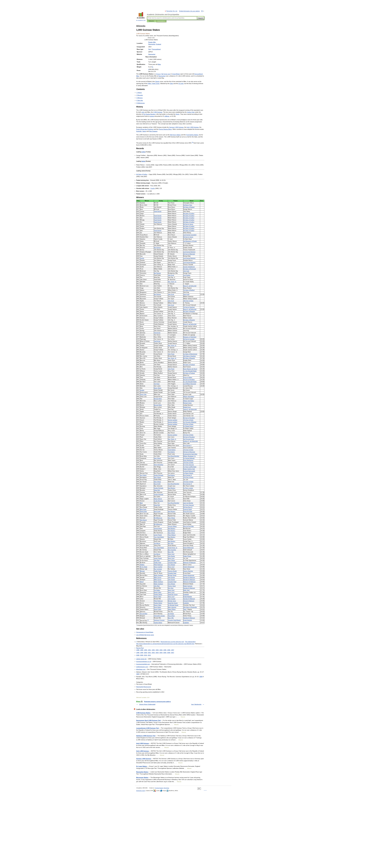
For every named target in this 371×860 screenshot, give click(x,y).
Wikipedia (151, 21)
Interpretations (161, 21)
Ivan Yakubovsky (196, 704)
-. (141, 659)
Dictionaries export (140, 790)
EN (202, 11)
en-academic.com (141, 20)
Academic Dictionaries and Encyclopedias (163, 14)
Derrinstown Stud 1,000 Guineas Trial (148, 720)
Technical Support (159, 788)
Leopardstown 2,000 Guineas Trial (147, 728)
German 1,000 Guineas (143, 758)
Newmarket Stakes (142, 772)
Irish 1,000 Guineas (142, 751)
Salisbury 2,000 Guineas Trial (145, 735)
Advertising (166, 788)
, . (172, 281)
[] (148, 620)
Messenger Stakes (142, 777)
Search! (200, 18)
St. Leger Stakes (141, 766)
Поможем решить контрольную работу (157, 701)
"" (172, 641)
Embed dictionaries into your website (189, 11)
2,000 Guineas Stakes (143, 713)
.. (143, 661)
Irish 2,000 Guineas (142, 743)
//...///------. (165, 643)
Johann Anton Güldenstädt (147, 704)
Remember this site (172, 11)
